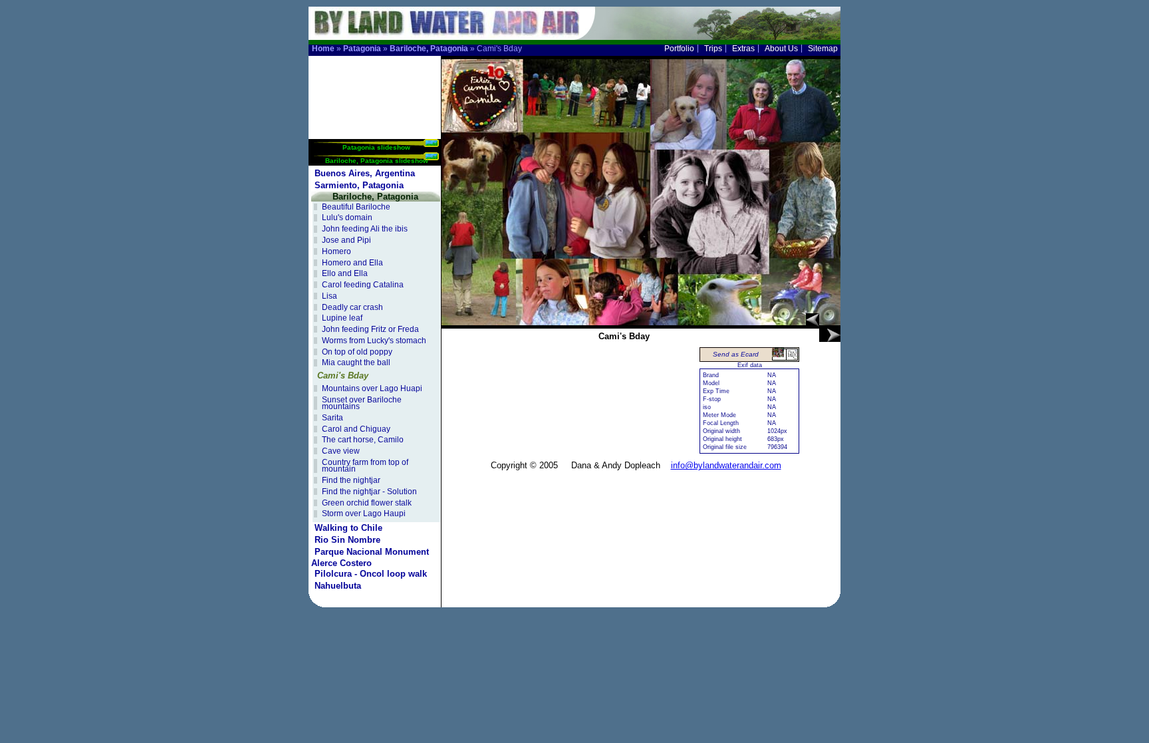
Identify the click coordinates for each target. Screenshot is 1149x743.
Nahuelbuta (338, 586)
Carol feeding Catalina (363, 284)
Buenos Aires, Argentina (365, 173)
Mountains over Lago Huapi (372, 388)
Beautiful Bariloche (356, 207)
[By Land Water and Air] (441, 34)
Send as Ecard (736, 354)
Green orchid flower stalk (367, 503)
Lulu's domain (347, 217)
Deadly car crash (352, 307)
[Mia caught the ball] (812, 320)
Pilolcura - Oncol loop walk (371, 574)
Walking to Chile (348, 528)
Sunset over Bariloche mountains (362, 403)
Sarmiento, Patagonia (359, 185)
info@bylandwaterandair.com (726, 465)
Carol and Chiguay (356, 429)
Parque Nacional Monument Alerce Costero (370, 557)
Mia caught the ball (356, 362)
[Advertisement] (375, 97)
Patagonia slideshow (376, 147)
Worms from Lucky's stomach (374, 340)
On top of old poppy (357, 352)
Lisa (329, 296)
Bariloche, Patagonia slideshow (376, 160)
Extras (743, 49)
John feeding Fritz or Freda (370, 329)
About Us (781, 49)
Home (323, 49)
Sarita (332, 417)
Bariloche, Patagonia (429, 49)
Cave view (341, 451)
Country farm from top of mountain (365, 466)
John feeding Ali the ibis (365, 228)
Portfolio (679, 49)
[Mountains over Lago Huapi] (829, 335)
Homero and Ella (352, 262)
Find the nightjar (351, 480)
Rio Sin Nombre (347, 540)
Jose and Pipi (346, 240)
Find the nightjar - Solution (369, 491)
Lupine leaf (342, 318)
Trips (713, 49)
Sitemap (823, 49)
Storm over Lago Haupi (364, 513)
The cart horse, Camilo (363, 439)
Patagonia (362, 49)
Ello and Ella (345, 273)
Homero (336, 251)
